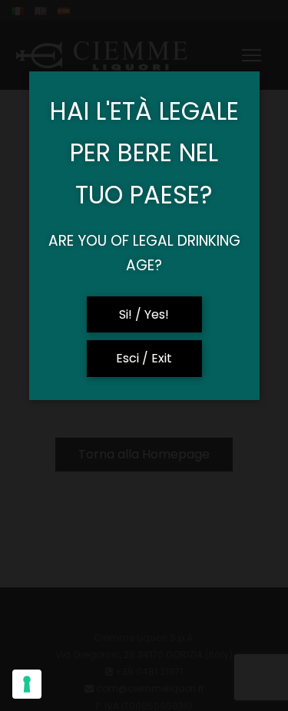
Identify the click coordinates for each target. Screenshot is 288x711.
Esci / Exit (144, 358)
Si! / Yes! (144, 314)
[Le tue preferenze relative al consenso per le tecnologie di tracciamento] (26, 684)
